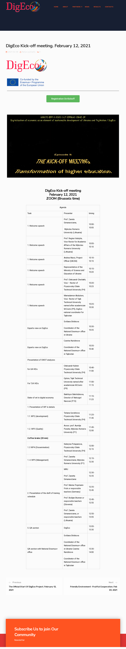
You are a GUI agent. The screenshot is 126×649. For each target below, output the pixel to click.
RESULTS (97, 7)
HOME (56, 7)
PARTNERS (76, 7)
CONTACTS (109, 7)
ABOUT (65, 7)
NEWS (87, 7)
